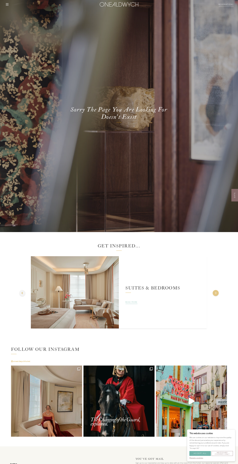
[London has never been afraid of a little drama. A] (119, 401)
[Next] (216, 293)
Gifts (235, 195)
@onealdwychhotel (20, 361)
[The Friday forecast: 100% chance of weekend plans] (46, 401)
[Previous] (22, 293)
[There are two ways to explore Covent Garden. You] (191, 401)
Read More (131, 302)
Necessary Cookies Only (222, 453)
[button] (7, 4)
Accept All (200, 453)
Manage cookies (196, 458)
